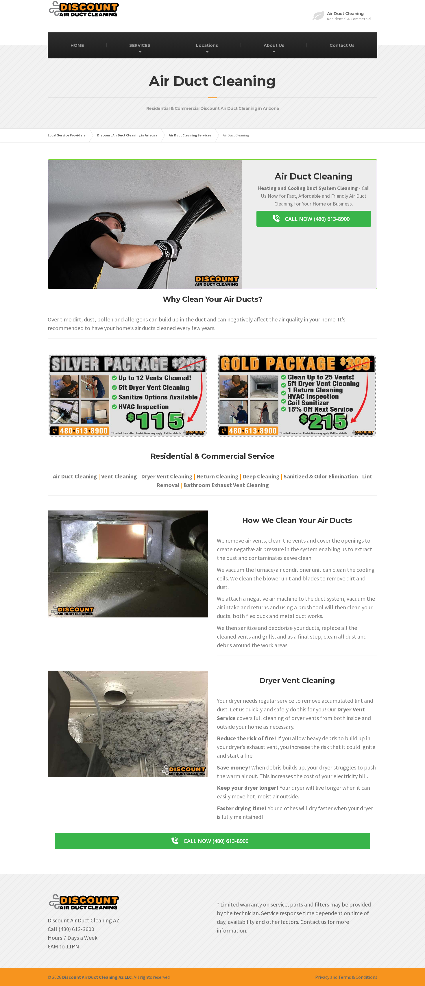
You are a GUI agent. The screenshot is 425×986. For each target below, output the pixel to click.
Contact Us (342, 45)
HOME (77, 45)
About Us (274, 45)
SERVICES (139, 45)
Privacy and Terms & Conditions (346, 977)
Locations (207, 45)
